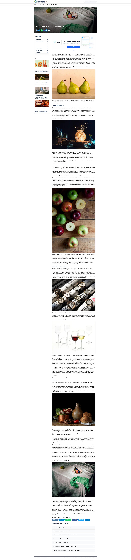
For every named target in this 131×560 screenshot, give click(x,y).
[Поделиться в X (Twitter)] (46, 30)
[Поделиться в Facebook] (44, 30)
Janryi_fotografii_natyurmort (53, 4)
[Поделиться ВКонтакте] (37, 30)
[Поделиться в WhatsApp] (42, 30)
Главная (35, 4)
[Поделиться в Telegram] (39, 30)
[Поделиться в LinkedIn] (49, 30)
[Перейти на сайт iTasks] (73, 42)
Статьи (39, 4)
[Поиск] (84, 1)
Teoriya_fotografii (45, 4)
